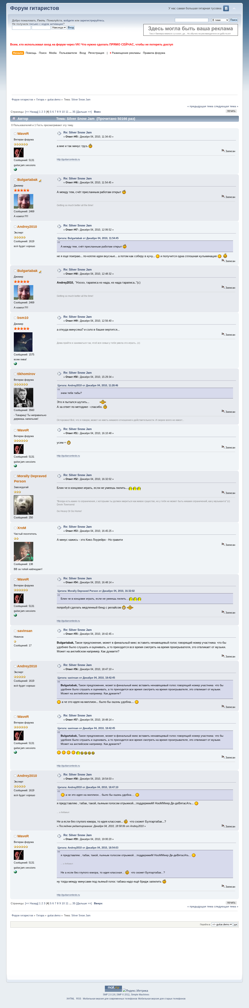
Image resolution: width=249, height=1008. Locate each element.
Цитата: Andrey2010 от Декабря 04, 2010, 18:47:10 (88, 787)
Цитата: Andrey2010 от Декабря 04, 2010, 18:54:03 (88, 847)
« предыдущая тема (200, 106)
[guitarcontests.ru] (15, 170)
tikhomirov (26, 374)
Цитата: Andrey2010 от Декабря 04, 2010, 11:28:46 (88, 385)
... (70, 111)
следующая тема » (226, 106)
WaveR (23, 134)
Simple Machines (140, 994)
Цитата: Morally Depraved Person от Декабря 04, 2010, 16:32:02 (96, 590)
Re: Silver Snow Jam (77, 132)
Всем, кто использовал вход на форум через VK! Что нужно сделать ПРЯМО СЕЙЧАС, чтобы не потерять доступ (91, 44)
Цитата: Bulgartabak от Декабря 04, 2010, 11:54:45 (88, 238)
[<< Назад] (32, 111)
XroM (21, 528)
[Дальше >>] (84, 111)
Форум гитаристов (34, 8)
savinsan (24, 631)
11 (67, 111)
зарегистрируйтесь (92, 20)
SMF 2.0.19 (109, 994)
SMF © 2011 (123, 994)
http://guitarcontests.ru (68, 159)
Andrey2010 (27, 227)
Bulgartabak (27, 180)
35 (73, 111)
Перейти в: (205, 924)
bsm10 (22, 318)
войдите (69, 20)
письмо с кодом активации (46, 24)
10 (63, 111)
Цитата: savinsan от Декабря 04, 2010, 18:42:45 (86, 677)
